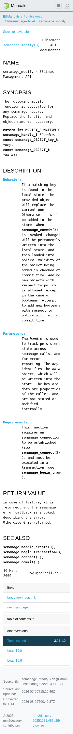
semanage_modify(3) (21, 45)
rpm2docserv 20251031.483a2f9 (46, 718)
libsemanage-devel (21, 21)
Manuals (13, 16)
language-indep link (21, 597)
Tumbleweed (33, 16)
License (38, 725)
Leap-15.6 (14, 660)
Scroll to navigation (17, 31)
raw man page (17, 607)
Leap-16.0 (14, 650)
